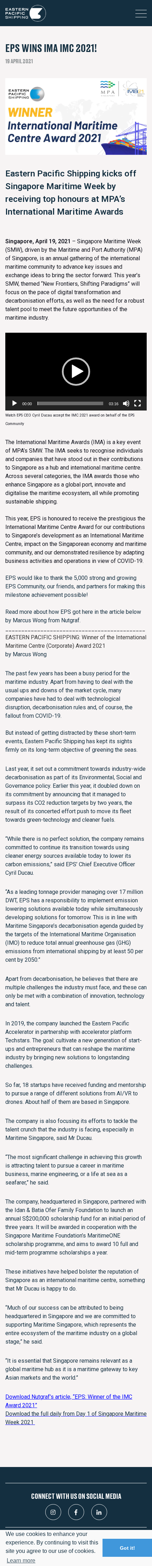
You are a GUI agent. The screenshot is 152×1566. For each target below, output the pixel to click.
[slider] (70, 403)
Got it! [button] (127, 1548)
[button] (76, 371)
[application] (76, 372)
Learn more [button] (21, 1561)
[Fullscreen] (137, 403)
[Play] (14, 403)
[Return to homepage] (25, 13)
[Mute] (126, 403)
